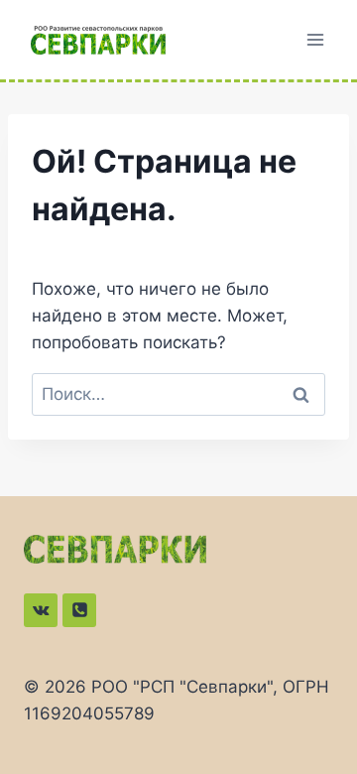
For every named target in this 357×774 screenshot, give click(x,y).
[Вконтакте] (41, 610)
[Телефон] (79, 610)
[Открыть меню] (315, 39)
